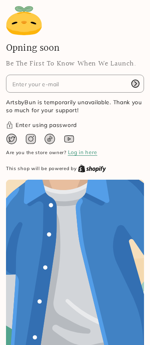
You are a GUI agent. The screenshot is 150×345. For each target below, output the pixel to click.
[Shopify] (92, 168)
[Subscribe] (135, 83)
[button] (75, 125)
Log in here (83, 152)
